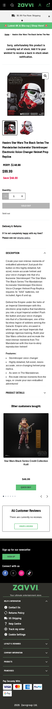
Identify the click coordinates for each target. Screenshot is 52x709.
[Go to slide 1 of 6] (3, 496)
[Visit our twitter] (13, 573)
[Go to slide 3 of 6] (8, 496)
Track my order (17, 629)
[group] (26, 94)
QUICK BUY (26, 487)
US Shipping (15, 618)
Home (7, 34)
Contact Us (14, 607)
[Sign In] (40, 5)
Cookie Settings (17, 634)
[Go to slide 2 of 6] (5, 496)
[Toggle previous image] (7, 95)
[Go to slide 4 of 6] (10, 496)
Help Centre (15, 623)
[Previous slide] (41, 496)
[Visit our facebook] (5, 573)
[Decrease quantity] (5, 196)
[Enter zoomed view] (45, 76)
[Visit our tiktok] (29, 573)
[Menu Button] (4, 5)
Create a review (26, 526)
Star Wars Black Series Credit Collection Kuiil (26, 463)
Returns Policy (16, 612)
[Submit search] (12, 5)
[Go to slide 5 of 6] (12, 496)
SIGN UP (11, 557)
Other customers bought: (26, 406)
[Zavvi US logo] (26, 5)
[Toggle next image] (44, 95)
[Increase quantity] (22, 196)
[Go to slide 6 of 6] (15, 496)
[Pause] (49, 16)
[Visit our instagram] (21, 573)
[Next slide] (47, 496)
